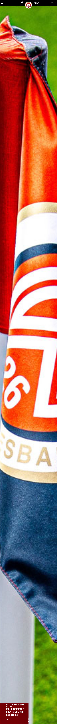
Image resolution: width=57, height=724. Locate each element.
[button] (2, 3)
